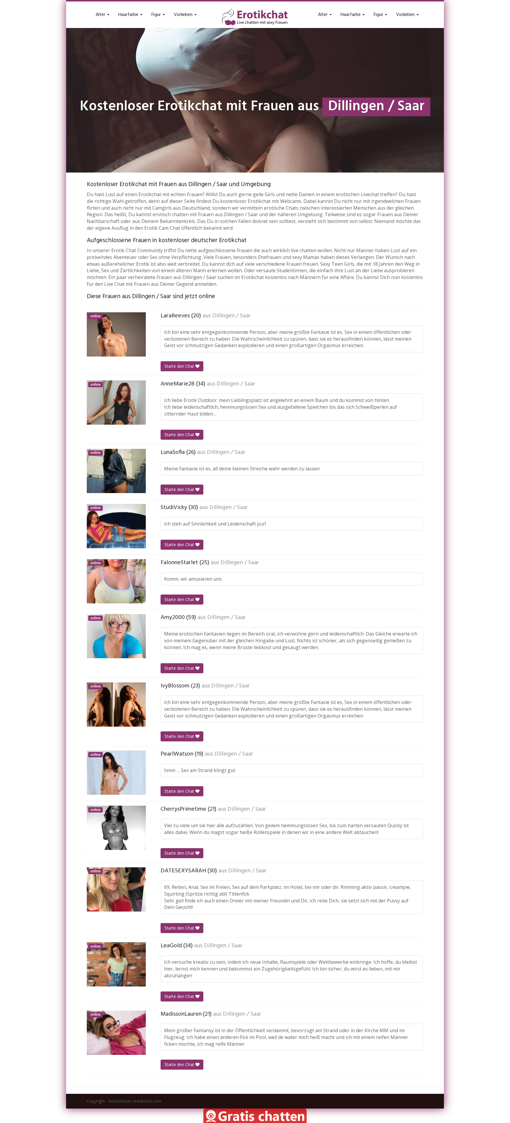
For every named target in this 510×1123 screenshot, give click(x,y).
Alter (101, 15)
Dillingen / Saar (231, 315)
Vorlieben (184, 15)
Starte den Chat (179, 366)
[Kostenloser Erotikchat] (255, 16)
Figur (156, 15)
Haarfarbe (129, 15)
